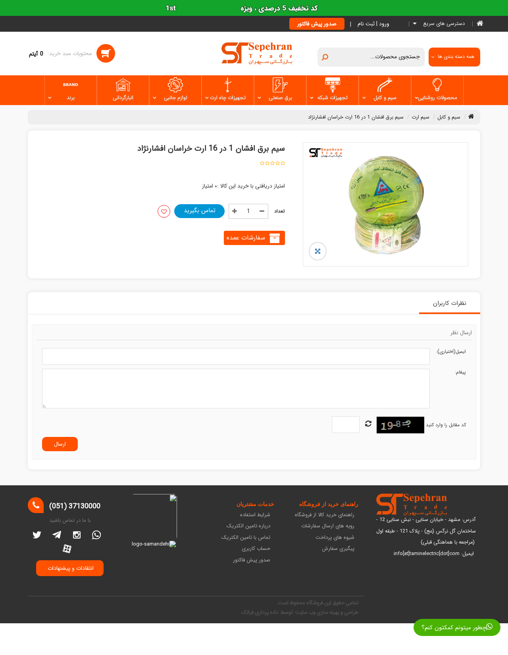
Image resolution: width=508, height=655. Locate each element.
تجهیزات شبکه (333, 98)
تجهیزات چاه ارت (228, 98)
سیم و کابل (384, 98)
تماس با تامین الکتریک (245, 538)
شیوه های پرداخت (335, 538)
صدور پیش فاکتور (317, 23)
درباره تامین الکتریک (248, 526)
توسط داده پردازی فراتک (267, 612)
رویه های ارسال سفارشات (327, 526)
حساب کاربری (256, 549)
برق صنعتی (280, 98)
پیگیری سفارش (338, 549)
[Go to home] (471, 116)
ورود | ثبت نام (373, 24)
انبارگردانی (123, 98)
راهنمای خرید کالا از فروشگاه (324, 515)
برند (71, 98)
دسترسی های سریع (443, 24)
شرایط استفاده (255, 515)
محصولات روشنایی (437, 98)
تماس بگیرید (200, 210)
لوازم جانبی (175, 98)
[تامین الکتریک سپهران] (256, 53)
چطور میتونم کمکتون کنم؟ (453, 627)
